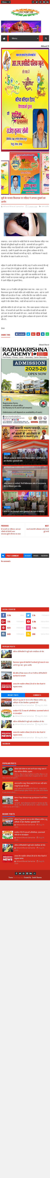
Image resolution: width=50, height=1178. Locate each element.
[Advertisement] (25, 544)
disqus (35, 555)
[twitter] (36, 2)
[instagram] (44, 2)
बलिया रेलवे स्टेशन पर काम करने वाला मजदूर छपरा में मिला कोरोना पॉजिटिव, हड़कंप (30, 770)
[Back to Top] (34, 873)
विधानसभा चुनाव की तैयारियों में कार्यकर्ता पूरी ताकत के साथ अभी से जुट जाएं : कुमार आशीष (31, 663)
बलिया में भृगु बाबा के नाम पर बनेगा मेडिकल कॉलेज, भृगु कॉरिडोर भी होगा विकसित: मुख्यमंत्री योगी (24, 459)
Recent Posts (13, 695)
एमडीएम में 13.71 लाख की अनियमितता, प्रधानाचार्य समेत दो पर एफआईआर (31, 712)
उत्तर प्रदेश (45, 206)
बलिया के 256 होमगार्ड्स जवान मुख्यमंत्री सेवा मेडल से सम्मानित (24, 511)
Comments (37, 695)
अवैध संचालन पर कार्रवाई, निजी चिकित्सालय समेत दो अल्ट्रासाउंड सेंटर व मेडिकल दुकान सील (25, 484)
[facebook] (33, 2)
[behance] (47, 2)
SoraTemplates (18, 877)
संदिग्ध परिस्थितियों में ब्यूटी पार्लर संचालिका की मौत (28, 651)
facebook (44, 555)
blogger (28, 555)
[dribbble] (40, 2)
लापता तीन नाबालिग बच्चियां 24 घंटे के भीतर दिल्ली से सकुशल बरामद (29, 733)
